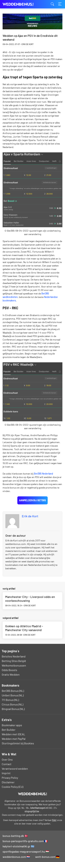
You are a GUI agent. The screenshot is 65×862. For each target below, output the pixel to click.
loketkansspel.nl (39, 807)
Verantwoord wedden (15, 768)
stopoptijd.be (32, 811)
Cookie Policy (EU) (12, 786)
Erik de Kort (30, 516)
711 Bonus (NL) (10, 699)
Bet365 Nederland (43, 473)
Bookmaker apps (12, 725)
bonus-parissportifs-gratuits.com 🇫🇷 (25, 841)
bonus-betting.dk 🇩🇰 (15, 835)
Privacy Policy (10, 777)
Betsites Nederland (13, 656)
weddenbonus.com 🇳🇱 (16, 856)
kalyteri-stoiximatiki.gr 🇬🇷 (18, 846)
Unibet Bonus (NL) (13, 695)
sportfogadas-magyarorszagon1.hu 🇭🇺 (26, 851)
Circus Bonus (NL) (12, 704)
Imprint (6, 773)
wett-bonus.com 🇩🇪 (47, 856)
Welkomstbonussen (14, 665)
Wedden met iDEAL (13, 734)
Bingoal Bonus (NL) (13, 709)
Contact (6, 764)
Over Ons (7, 759)
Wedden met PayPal (13, 738)
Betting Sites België (14, 661)
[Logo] (32, 794)
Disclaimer (8, 782)
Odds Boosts (9, 670)
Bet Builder (8, 729)
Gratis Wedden (11, 674)
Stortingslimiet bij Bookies (18, 743)
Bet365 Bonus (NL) (13, 690)
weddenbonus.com (20, 4)
